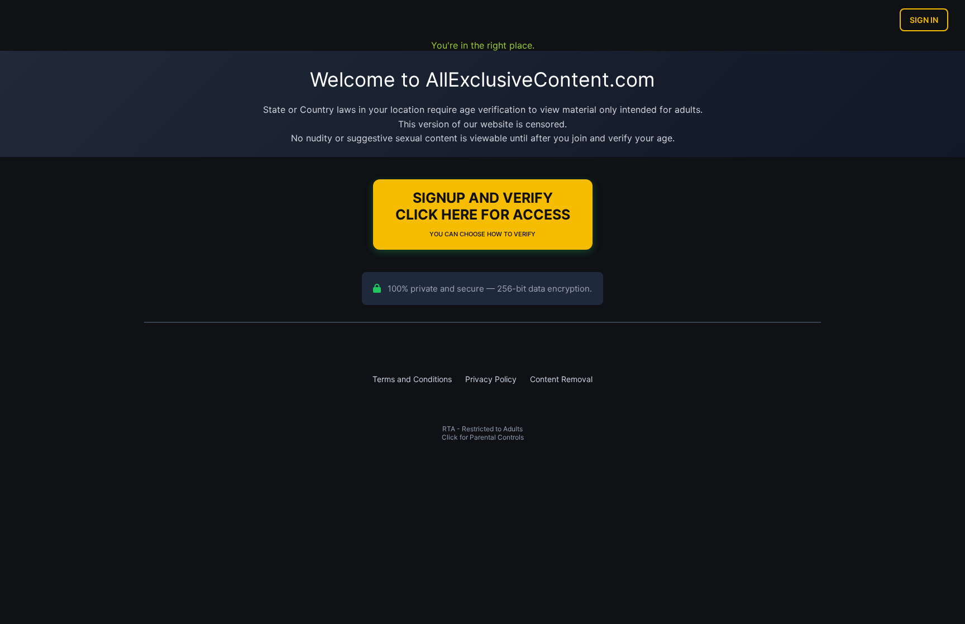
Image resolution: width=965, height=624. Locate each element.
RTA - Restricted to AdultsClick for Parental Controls (483, 433)
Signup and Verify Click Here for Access (482, 213)
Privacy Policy (491, 379)
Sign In (924, 20)
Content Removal (561, 379)
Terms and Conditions (412, 379)
